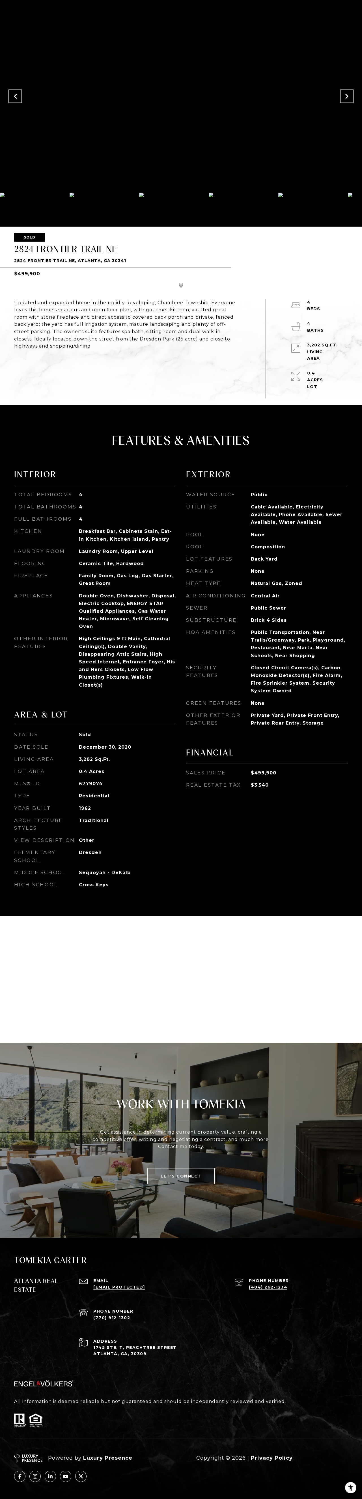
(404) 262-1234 (268, 1287)
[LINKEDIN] (50, 1476)
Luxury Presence (107, 1458)
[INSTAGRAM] (35, 1476)
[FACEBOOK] (19, 1476)
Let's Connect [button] (181, 1176)
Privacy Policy (272, 1458)
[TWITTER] (81, 1476)
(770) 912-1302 (111, 1317)
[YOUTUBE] (65, 1476)
